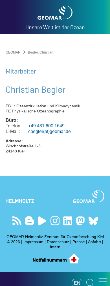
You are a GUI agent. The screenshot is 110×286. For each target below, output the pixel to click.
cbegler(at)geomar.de (49, 131)
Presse (78, 242)
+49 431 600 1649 (46, 125)
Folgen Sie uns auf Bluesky (93, 221)
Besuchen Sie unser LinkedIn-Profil (68, 221)
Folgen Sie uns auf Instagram (55, 221)
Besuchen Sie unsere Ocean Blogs (30, 221)
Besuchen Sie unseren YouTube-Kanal (42, 221)
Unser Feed (17, 221)
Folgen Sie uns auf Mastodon (80, 221)
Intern (55, 247)
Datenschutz (58, 242)
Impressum (33, 242)
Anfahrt (94, 242)
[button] (103, 278)
